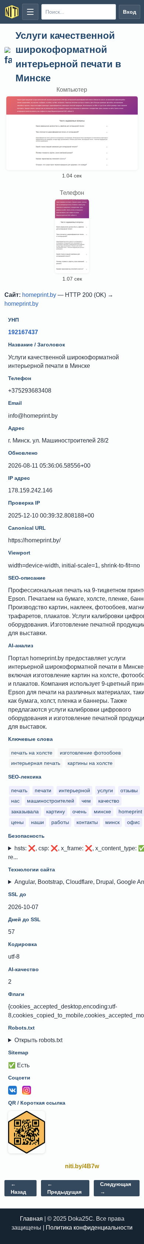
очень (79, 811)
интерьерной (74, 790)
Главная (31, 1219)
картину (55, 811)
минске (102, 811)
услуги (105, 790)
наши (37, 822)
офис (133, 822)
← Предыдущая (64, 1188)
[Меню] (30, 12)
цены (17, 822)
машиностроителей (50, 801)
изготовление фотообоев (90, 753)
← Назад (18, 1188)
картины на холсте (90, 763)
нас (15, 801)
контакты (87, 822)
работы (60, 822)
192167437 (23, 332)
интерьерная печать (35, 763)
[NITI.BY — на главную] (12, 12)
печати (43, 790)
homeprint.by (39, 295)
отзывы (129, 790)
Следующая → (115, 1188)
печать (19, 790)
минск (112, 822)
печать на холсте (31, 753)
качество (108, 801)
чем (86, 801)
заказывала (25, 811)
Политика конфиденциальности (89, 1227)
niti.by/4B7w (82, 1166)
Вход (129, 12)
